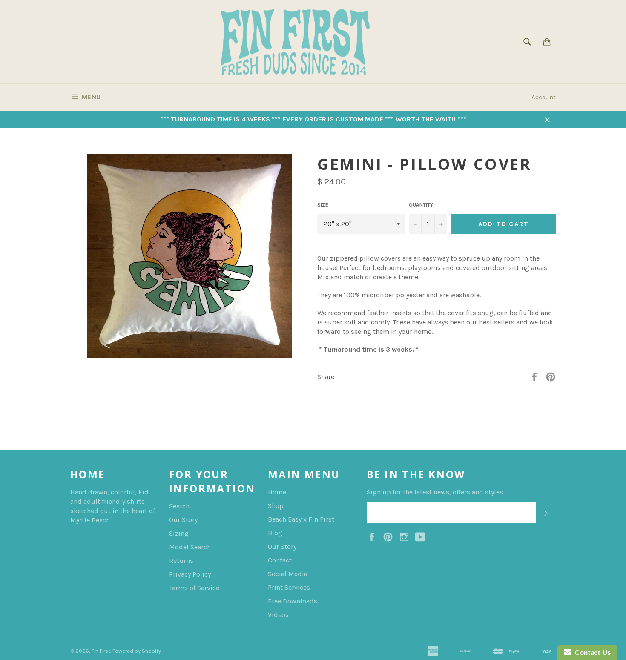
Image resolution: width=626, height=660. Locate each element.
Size (322, 205)
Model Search (190, 547)
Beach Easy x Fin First (301, 519)
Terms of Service (194, 588)
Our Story (183, 520)
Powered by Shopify (136, 651)
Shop (276, 506)
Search (179, 506)
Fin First (101, 651)
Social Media (287, 574)
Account (543, 97)
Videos (278, 615)
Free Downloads (292, 601)
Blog (275, 533)
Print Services (289, 587)
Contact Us (591, 652)
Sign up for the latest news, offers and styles (435, 492)
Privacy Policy (190, 574)
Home (277, 492)
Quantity (421, 205)
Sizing (179, 533)
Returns (181, 561)
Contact (280, 560)
